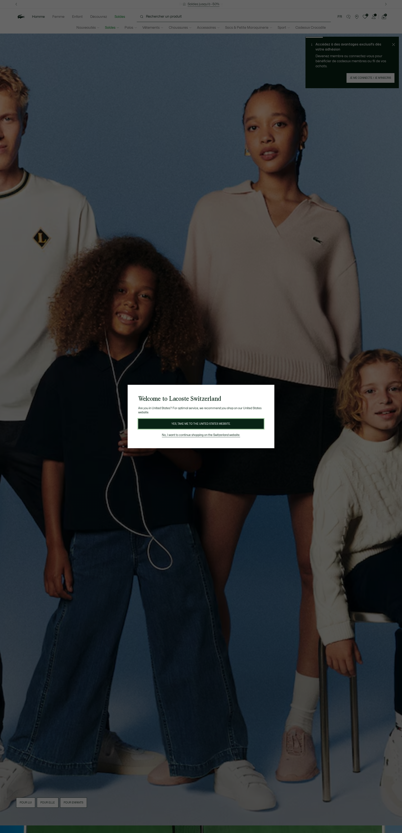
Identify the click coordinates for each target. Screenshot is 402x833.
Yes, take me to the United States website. (201, 424)
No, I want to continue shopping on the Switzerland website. (201, 435)
